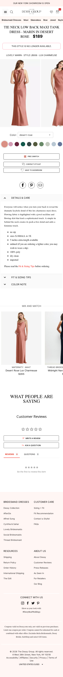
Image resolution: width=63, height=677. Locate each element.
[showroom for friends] (51, 12)
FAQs (36, 524)
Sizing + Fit (39, 508)
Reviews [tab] (9, 454)
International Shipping (14, 573)
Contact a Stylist (42, 519)
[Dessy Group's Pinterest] (39, 603)
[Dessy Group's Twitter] (34, 603)
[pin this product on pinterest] (31, 185)
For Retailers (40, 578)
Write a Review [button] (32, 438)
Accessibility (12, 658)
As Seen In (39, 573)
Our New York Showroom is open (31, 3)
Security (34, 658)
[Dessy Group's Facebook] (29, 603)
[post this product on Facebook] (22, 185)
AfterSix (7, 513)
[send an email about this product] (40, 185)
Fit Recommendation (43, 513)
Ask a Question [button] (33, 445)
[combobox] (33, 135)
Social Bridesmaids (13, 535)
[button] (20, 93)
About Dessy (40, 557)
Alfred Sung (9, 519)
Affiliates (24, 658)
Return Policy (10, 562)
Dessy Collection (11, 508)
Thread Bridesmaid (13, 540)
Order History (10, 568)
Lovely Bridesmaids (13, 529)
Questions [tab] (29, 454)
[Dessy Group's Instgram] (23, 603)
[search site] (11, 12)
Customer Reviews (43, 562)
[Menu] (5, 12)
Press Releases (41, 568)
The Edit (7, 578)
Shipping (8, 557)
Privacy (43, 658)
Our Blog (38, 584)
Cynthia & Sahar (11, 524)
